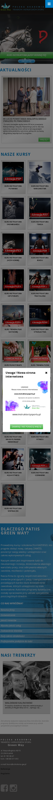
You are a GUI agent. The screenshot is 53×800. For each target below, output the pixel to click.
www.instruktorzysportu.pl (26, 414)
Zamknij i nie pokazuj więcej (26, 426)
